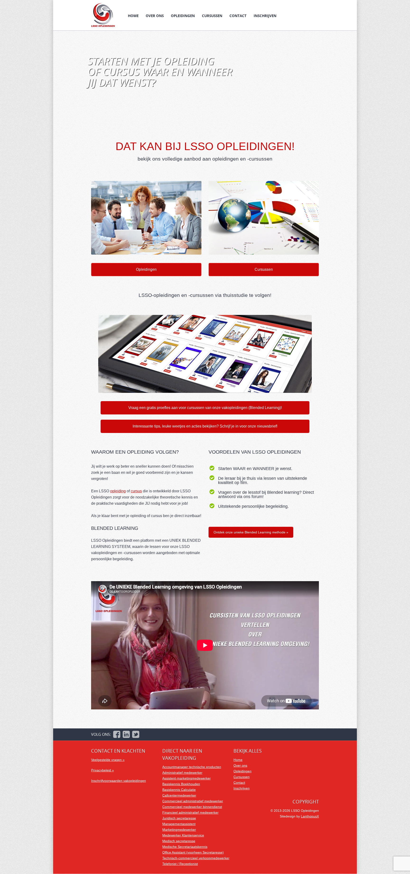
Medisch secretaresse (178, 841)
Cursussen (212, 15)
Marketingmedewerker (179, 829)
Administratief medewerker (182, 772)
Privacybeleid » (102, 770)
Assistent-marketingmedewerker (186, 778)
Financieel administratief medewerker (190, 812)
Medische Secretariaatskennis (184, 847)
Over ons (155, 15)
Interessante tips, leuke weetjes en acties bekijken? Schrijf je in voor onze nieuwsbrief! (205, 426)
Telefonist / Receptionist (180, 864)
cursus (136, 491)
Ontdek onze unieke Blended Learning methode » (251, 532)
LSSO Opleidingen (103, 15)
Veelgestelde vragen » (108, 760)
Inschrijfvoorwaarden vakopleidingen (118, 781)
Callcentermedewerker (179, 795)
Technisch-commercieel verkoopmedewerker (195, 858)
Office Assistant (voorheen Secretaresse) (193, 852)
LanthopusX (310, 816)
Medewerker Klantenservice (183, 835)
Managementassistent (179, 824)
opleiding (118, 491)
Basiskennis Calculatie (179, 790)
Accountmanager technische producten (191, 767)
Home (133, 15)
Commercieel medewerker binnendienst (192, 807)
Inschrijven (265, 15)
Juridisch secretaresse (179, 818)
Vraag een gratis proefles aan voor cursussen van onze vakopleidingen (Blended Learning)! (205, 408)
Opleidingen (183, 15)
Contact (238, 15)
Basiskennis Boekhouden (181, 784)
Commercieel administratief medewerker (192, 801)
